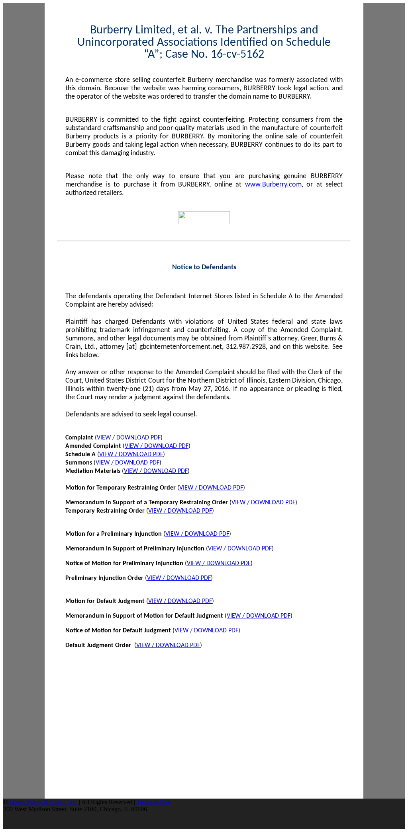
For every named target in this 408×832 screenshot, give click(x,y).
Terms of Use (154, 802)
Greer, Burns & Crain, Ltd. (43, 802)
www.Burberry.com (273, 185)
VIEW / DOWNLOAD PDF (129, 438)
